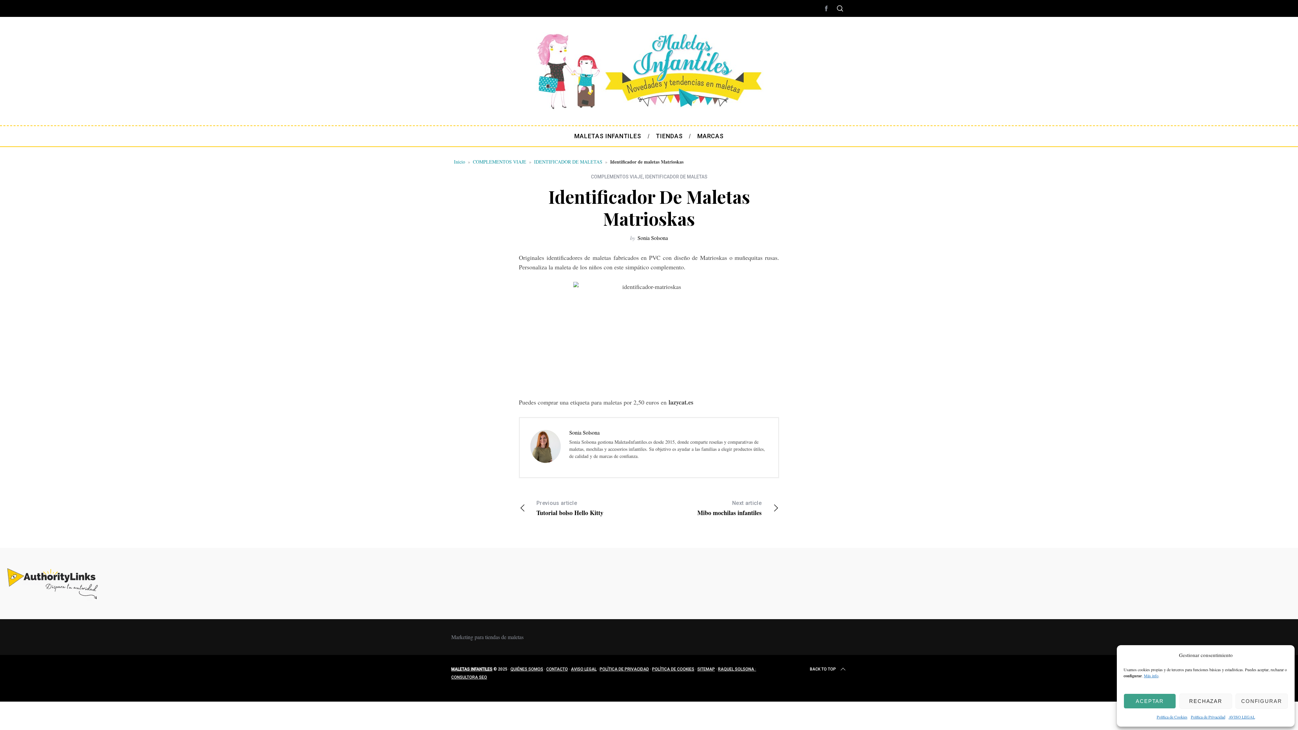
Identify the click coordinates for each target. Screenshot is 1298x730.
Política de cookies (673, 669)
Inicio (459, 162)
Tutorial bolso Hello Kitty (569, 508)
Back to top (823, 669)
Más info (1151, 675)
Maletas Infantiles (471, 669)
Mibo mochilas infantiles (729, 508)
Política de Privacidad (1208, 717)
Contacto (557, 669)
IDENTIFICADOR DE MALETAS (568, 162)
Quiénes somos (526, 669)
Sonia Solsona (653, 237)
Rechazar (1205, 701)
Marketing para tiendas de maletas (487, 636)
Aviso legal (584, 669)
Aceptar (1150, 701)
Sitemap (706, 669)
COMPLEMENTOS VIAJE (499, 162)
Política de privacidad (624, 669)
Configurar (1261, 701)
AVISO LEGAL (1242, 717)
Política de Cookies (1172, 717)
